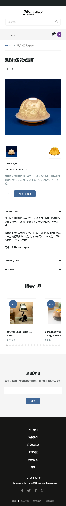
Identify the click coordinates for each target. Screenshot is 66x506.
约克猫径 (33, 459)
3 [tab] (13, 345)
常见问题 (33, 452)
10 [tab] (34, 345)
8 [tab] (28, 345)
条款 (14, 501)
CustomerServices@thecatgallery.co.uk (35, 482)
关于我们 (33, 429)
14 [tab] (47, 345)
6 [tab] (22, 345)
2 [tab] (10, 345)
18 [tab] (59, 345)
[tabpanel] (22, 319)
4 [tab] (16, 345)
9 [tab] (31, 345)
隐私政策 (25, 501)
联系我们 (33, 437)
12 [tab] (40, 345)
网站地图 (50, 501)
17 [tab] (56, 345)
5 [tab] (19, 345)
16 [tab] (53, 345)
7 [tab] (25, 345)
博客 (33, 467)
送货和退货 (33, 444)
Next (54, 318)
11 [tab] (37, 345)
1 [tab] (7, 345)
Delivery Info (12, 260)
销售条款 (37, 501)
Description (11, 211)
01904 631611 (35, 477)
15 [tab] (50, 345)
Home (8, 45)
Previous (11, 318)
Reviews (9, 269)
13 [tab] (44, 345)
